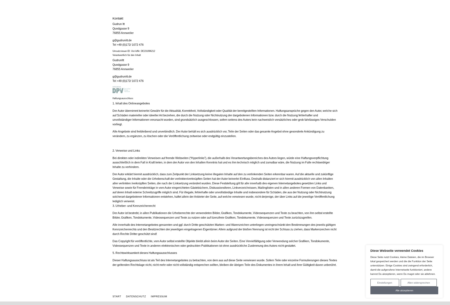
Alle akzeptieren (404, 290)
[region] (404, 271)
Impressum (159, 296)
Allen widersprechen (418, 282)
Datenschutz (136, 296)
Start (116, 296)
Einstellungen (384, 282)
